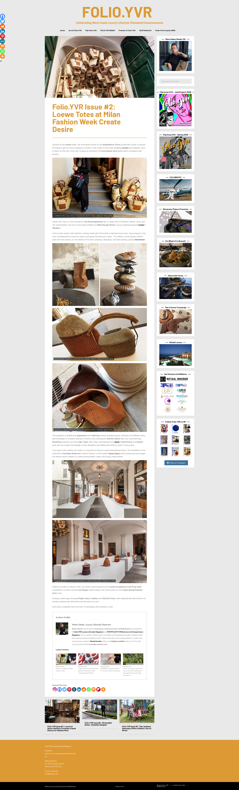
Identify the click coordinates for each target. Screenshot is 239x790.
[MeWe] (2, 41)
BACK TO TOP (120, 786)
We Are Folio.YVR (162, 785)
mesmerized (139, 239)
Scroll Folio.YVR (75, 30)
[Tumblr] (74, 689)
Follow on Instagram (177, 463)
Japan (117, 442)
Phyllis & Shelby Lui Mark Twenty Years (64, 669)
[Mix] (93, 689)
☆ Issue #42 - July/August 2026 (67, 664)
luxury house (114, 453)
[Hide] (1, 61)
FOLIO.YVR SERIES (107, 30)
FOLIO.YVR (117, 11)
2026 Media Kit (145, 30)
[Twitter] (64, 689)
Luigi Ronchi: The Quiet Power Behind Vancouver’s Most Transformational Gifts (88, 670)
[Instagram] (55, 689)
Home (62, 30)
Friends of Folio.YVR (127, 30)
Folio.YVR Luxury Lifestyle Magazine (88, 631)
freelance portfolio (118, 641)
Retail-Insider (96, 641)
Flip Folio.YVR (91, 30)
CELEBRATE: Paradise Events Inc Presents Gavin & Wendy (110, 669)
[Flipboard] (98, 689)
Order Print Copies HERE (165, 30)
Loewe (141, 225)
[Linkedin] (79, 689)
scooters (125, 148)
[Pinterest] (69, 689)
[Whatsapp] (89, 689)
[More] (103, 689)
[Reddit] (84, 689)
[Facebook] (59, 689)
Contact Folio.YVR (179, 785)
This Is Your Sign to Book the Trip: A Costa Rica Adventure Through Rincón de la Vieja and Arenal (132, 671)
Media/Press (161, 786)
